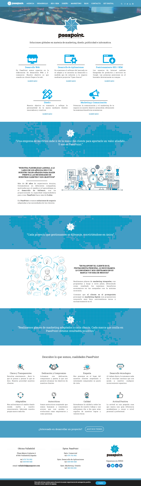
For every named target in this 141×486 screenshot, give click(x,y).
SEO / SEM (55, 3)
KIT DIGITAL (108, 3)
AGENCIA (30, 3)
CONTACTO (96, 3)
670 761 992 (27, 459)
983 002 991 (72, 468)
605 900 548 (27, 462)
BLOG (86, 3)
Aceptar (100, 483)
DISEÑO (65, 3)
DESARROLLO (42, 3)
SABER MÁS (32, 81)
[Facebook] (125, 4)
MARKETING (76, 3)
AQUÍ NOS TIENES (94, 429)
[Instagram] (133, 4)
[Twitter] (127, 4)
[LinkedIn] (130, 4)
